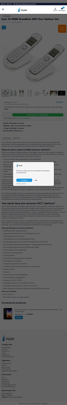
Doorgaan (24, 180)
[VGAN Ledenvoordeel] (33, 9)
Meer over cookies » (21, 183)
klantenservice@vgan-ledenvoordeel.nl (26, 4)
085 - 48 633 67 (7, 4)
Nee (36, 180)
